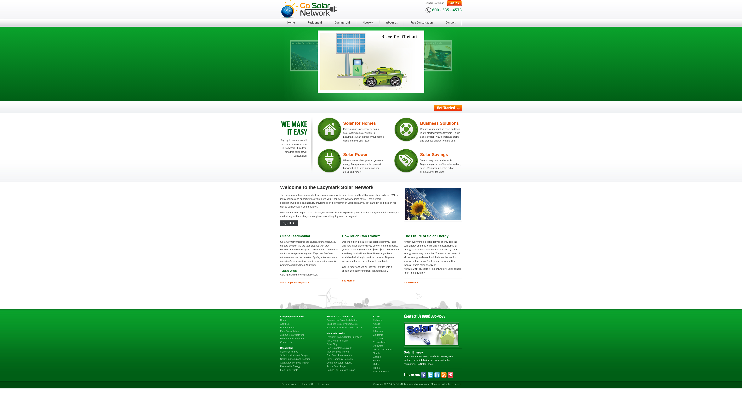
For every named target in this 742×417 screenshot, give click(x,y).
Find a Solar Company (292, 338)
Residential (315, 22)
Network (368, 22)
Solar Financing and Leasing (295, 359)
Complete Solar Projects (339, 362)
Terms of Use (308, 384)
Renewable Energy (290, 366)
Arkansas (378, 331)
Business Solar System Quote (342, 324)
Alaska (376, 324)
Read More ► (411, 282)
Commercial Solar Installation (342, 320)
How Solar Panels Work (339, 348)
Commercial (342, 22)
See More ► (348, 280)
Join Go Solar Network (292, 335)
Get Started (446, 108)
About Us (392, 22)
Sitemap (325, 384)
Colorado (378, 338)
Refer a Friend (287, 327)
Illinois (376, 368)
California (378, 335)
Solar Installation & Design (294, 355)
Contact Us (286, 342)
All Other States (381, 371)
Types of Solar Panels (338, 351)
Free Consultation (421, 22)
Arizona (377, 327)
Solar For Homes (289, 351)
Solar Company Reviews (340, 359)
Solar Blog (332, 344)
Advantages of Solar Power (294, 362)
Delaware (378, 346)
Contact (450, 22)
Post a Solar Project (337, 366)
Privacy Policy (289, 384)
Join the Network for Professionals (344, 327)
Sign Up (287, 223)
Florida (376, 353)
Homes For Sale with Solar (341, 370)
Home (291, 22)
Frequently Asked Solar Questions (344, 337)
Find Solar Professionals (339, 355)
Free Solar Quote (289, 370)
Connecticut (379, 342)
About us (284, 324)
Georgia (377, 357)
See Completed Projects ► (295, 282)
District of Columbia (383, 349)
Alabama (377, 320)
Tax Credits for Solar (337, 340)
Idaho (376, 364)
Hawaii (376, 360)
